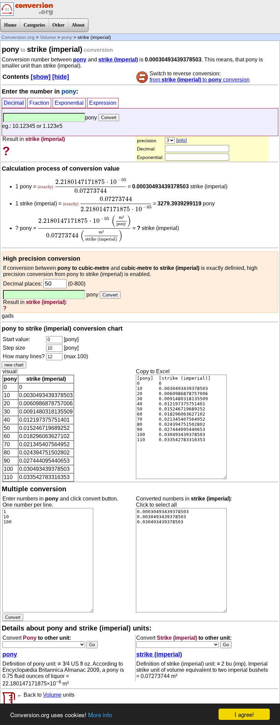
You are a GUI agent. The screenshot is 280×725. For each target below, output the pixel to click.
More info (100, 714)
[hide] (60, 76)
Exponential (69, 103)
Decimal (14, 103)
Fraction (39, 103)
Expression (102, 103)
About (78, 25)
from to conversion (200, 80)
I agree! (244, 714)
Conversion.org (17, 37)
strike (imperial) (118, 59)
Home (10, 25)
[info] (181, 140)
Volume (48, 37)
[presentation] (90, 185)
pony (66, 37)
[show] (41, 76)
